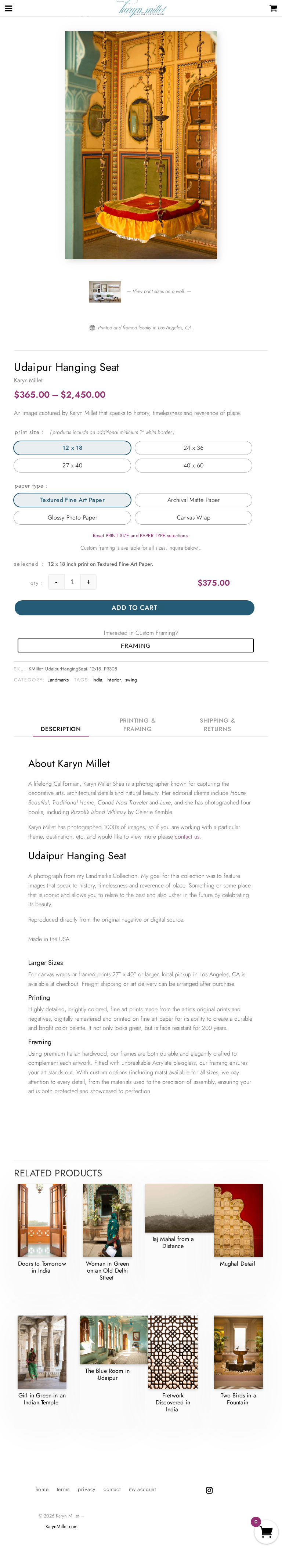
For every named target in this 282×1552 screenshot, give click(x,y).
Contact (112, 1490)
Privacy (86, 1490)
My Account (142, 1490)
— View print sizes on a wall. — (158, 291)
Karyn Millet (28, 380)
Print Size (27, 432)
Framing (136, 645)
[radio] (72, 448)
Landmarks (58, 679)
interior (113, 679)
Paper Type (29, 486)
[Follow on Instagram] (209, 1490)
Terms (63, 1490)
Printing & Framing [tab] (138, 724)
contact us (187, 836)
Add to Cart (135, 607)
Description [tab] (61, 729)
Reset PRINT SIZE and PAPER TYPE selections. (141, 535)
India (97, 679)
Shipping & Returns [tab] (217, 724)
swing (131, 679)
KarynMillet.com (61, 1526)
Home (42, 1490)
